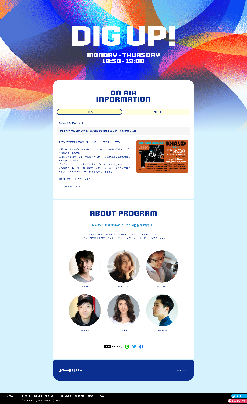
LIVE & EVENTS (65, 395)
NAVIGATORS (79, 395)
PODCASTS (91, 395)
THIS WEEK (26, 395)
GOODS (101, 395)
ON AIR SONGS (51, 395)
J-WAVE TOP (12, 395)
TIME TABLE (37, 395)
